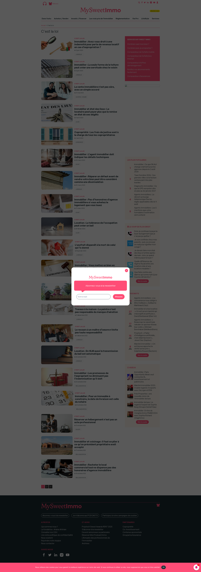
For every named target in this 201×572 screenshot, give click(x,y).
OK (163, 567)
